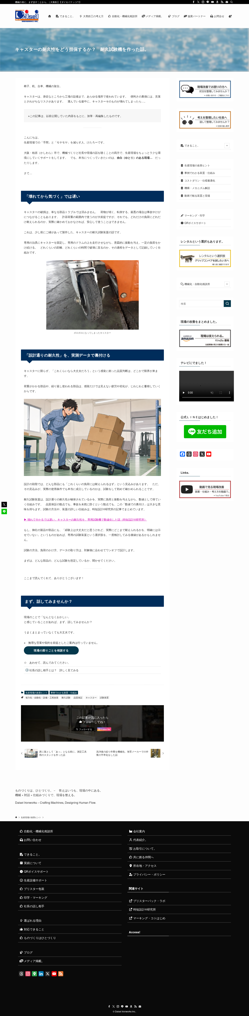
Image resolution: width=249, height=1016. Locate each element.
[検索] (231, 2)
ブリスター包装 (33, 889)
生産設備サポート (35, 880)
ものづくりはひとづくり (39, 938)
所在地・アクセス (145, 865)
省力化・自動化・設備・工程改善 (42, 697)
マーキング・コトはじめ (149, 918)
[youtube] (212, 2)
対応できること (33, 929)
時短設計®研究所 (144, 909)
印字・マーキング (35, 897)
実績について (32, 863)
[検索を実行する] (227, 303)
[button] (4, 504)
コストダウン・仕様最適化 (199, 180)
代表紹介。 (140, 840)
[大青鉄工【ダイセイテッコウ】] (27, 16)
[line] (207, 2)
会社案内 (139, 831)
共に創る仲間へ (143, 857)
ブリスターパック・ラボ (149, 901)
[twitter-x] (198, 2)
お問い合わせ (32, 840)
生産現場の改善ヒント (36, 692)
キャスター (91, 697)
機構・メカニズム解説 (197, 188)
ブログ (28, 952)
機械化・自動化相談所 (197, 284)
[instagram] (203, 2)
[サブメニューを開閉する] (226, 145)
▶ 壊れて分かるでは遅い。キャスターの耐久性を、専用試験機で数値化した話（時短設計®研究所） (85, 519)
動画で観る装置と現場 (197, 195)
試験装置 (104, 697)
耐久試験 (66, 697)
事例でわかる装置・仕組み (64, 692)
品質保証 (78, 697)
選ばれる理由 (32, 920)
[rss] (222, 2)
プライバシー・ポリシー (149, 874)
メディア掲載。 (33, 961)
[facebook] (193, 2)
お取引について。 (145, 848)
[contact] (226, 2)
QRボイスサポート (195, 223)
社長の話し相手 (33, 906)
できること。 (192, 145)
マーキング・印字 (194, 215)
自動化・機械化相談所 (38, 831)
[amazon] (217, 2)
